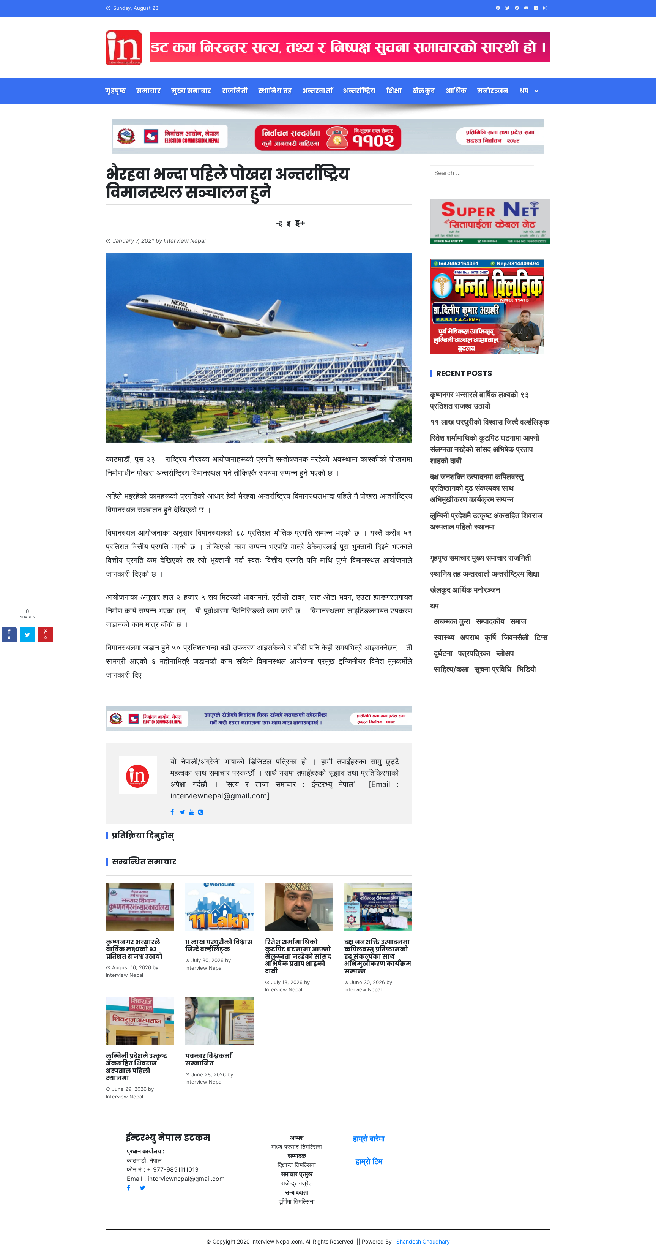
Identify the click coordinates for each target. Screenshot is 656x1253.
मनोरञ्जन (493, 91)
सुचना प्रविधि (493, 669)
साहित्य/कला (451, 669)
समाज (518, 621)
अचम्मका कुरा (452, 621)
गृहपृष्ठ (115, 91)
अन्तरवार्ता (318, 91)
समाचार (148, 91)
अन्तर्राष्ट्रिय (359, 91)
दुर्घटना (443, 653)
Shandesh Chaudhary (423, 1241)
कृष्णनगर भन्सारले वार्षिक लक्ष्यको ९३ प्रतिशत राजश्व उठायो (134, 949)
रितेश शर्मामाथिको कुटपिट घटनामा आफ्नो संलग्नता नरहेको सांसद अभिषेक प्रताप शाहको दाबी (298, 957)
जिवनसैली (515, 637)
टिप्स (541, 637)
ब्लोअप (505, 653)
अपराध (469, 637)
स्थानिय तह (275, 91)
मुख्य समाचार (191, 91)
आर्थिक (456, 91)
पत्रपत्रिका (474, 653)
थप (524, 91)
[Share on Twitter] (27, 635)
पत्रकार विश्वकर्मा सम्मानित (208, 1060)
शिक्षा (394, 91)
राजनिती (235, 91)
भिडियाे (526, 669)
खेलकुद (424, 91)
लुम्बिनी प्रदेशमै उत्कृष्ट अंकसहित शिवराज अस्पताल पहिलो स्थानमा (136, 1067)
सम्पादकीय (490, 621)
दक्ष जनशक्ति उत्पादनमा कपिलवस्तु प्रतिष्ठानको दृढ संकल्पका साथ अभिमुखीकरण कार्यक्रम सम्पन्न (377, 957)
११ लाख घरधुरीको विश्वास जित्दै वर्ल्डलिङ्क (218, 946)
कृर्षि (490, 637)
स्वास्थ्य (444, 637)
